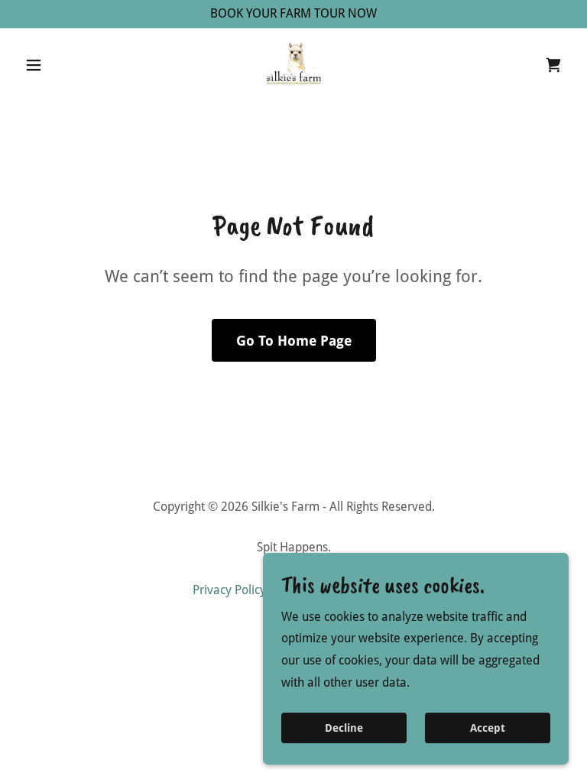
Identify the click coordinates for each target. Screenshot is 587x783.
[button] (59, 65)
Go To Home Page (294, 341)
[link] (293, 65)
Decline (344, 728)
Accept (487, 728)
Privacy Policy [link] (229, 590)
